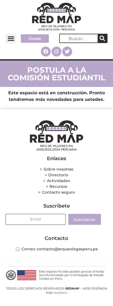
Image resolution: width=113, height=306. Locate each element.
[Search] (102, 38)
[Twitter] (67, 51)
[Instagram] (56, 51)
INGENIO (60, 293)
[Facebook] (46, 51)
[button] (10, 38)
